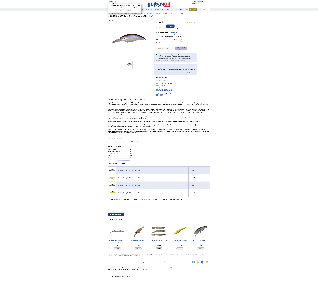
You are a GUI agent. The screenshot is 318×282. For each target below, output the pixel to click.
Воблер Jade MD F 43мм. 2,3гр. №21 (138, 241)
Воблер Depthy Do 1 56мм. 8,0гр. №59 (129, 193)
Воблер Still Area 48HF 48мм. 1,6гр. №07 (159, 241)
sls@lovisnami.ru (117, 271)
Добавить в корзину (116, 214)
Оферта (152, 262)
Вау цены (193, 9)
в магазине (174, 32)
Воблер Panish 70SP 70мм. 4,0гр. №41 (179, 241)
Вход (193, 1)
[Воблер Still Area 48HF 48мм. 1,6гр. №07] (159, 238)
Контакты (123, 262)
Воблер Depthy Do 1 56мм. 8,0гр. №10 (129, 178)
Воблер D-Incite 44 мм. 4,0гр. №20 (201, 241)
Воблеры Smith (144, 13)
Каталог (117, 13)
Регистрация (199, 1)
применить (181, 48)
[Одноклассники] (160, 95)
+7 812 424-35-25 (113, 3)
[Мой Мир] (162, 95)
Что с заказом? (133, 262)
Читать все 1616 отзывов (188, 73)
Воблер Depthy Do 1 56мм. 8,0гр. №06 (129, 170)
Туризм (157, 9)
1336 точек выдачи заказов (177, 267)
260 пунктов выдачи (177, 34)
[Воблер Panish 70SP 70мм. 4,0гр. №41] (180, 238)
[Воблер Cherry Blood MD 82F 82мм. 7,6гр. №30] (117, 238)
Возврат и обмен (162, 262)
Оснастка (149, 9)
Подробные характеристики (164, 89)
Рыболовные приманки (127, 13)
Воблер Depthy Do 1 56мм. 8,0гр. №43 (129, 185)
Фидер (186, 9)
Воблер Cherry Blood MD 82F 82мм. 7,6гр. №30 (117, 241)
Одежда (173, 9)
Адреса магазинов (113, 262)
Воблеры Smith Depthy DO (156, 13)
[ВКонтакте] (157, 95)
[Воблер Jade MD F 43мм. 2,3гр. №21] (138, 239)
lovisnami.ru (111, 13)
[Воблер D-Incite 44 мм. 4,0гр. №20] (200, 238)
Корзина (196, 3)
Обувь (180, 9)
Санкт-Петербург (114, 1)
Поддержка (144, 262)
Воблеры (136, 13)
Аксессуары (165, 9)
